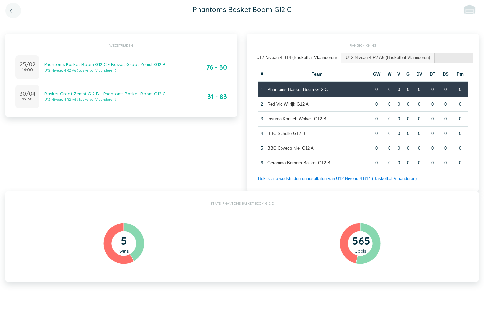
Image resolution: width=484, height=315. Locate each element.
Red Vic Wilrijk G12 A (288, 104)
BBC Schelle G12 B (286, 133)
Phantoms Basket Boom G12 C (297, 89)
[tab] (296, 58)
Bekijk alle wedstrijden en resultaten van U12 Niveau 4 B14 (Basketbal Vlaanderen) (337, 178)
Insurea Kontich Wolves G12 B (296, 118)
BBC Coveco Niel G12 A (290, 148)
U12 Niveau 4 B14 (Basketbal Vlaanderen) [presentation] (296, 57)
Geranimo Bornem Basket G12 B (298, 162)
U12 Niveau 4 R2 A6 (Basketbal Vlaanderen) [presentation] (388, 57)
